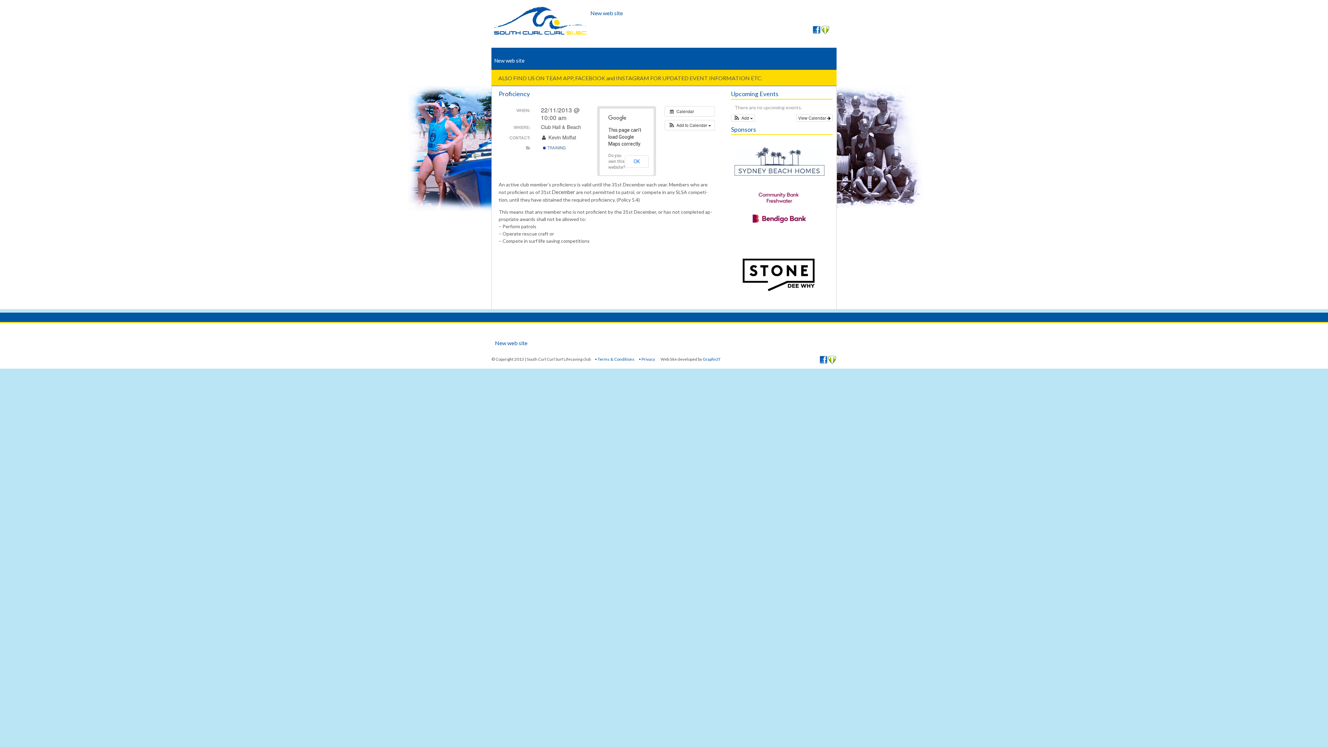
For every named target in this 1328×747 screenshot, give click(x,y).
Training (556, 147)
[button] (689, 125)
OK (637, 161)
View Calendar (812, 118)
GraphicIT (712, 359)
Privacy (648, 359)
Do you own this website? (616, 161)
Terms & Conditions (616, 359)
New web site (606, 13)
